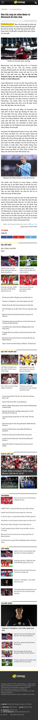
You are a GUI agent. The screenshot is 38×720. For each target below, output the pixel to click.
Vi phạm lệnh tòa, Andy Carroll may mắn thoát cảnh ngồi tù (19, 333)
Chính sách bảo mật (18, 714)
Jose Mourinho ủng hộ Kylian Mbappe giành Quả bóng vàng (18, 327)
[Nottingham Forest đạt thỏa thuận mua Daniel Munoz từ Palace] (28, 360)
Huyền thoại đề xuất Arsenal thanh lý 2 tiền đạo (17, 305)
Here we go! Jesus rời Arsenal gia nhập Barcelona (27, 289)
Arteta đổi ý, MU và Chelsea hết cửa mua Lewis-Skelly (17, 445)
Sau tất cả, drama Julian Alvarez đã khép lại (24, 643)
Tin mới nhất (6, 603)
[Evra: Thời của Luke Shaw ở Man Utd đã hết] (9, 379)
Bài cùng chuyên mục (8, 249)
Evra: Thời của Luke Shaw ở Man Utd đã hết (9, 387)
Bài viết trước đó (8, 352)
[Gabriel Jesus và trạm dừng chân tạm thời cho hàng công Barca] (9, 261)
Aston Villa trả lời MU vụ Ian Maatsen (14, 402)
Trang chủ (4, 9)
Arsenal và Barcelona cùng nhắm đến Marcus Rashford (17, 430)
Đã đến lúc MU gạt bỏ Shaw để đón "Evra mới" (17, 435)
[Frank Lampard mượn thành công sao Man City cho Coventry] (28, 261)
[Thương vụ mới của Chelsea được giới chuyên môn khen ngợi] (28, 379)
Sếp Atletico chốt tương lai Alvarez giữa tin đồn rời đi (18, 520)
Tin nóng (5, 495)
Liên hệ (5, 714)
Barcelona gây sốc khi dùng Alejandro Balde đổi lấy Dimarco (18, 424)
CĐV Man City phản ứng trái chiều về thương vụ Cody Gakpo (8, 369)
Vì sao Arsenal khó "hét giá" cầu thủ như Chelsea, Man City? (18, 397)
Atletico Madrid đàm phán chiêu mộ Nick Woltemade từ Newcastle (19, 406)
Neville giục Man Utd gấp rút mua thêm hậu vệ (17, 297)
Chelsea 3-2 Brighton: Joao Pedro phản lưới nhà (17, 301)
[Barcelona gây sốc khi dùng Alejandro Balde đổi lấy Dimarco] (7, 653)
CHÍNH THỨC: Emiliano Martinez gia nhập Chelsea (17, 508)
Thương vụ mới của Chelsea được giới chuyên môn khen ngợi (28, 388)
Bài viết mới (6, 245)
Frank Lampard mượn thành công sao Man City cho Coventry (28, 270)
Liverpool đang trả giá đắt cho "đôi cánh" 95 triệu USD (18, 417)
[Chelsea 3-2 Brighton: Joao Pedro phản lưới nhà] (7, 583)
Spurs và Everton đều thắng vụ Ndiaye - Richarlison (19, 343)
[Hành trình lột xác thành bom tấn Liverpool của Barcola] (7, 573)
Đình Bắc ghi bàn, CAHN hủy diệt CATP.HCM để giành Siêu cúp (9, 289)
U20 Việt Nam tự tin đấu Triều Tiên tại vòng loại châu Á (19, 310)
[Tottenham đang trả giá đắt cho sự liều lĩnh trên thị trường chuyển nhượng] (7, 592)
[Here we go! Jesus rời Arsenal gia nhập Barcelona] (28, 280)
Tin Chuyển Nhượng (15, 9)
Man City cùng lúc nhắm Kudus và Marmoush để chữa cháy (15, 15)
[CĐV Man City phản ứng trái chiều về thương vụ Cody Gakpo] (9, 360)
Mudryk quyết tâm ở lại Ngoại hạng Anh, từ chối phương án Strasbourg (17, 412)
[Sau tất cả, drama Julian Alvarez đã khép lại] (7, 645)
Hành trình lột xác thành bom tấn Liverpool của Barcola (17, 315)
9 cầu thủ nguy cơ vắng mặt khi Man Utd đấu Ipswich (18, 516)
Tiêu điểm (5, 549)
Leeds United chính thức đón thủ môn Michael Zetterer (17, 439)
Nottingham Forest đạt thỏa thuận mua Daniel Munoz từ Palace (27, 369)
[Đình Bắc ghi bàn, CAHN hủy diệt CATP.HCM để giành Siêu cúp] (9, 280)
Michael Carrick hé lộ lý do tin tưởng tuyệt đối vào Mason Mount (18, 339)
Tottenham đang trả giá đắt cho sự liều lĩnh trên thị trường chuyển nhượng (18, 322)
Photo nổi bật (7, 454)
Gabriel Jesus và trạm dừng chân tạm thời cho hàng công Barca (9, 270)
